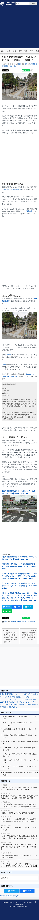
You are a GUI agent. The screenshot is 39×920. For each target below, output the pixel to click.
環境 (20, 51)
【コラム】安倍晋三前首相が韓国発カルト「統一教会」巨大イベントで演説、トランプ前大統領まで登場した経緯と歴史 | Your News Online (19, 576)
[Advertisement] (19, 27)
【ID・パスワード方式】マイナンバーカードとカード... (20, 761)
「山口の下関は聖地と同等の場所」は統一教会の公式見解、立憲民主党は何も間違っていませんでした (19, 836)
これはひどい (14, 702)
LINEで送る (7, 611)
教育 (9, 697)
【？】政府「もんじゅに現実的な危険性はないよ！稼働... (19, 749)
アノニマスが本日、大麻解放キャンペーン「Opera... (18, 724)
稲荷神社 (8, 355)
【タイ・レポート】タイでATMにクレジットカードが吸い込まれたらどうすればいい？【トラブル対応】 (19, 845)
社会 (26, 51)
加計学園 (35, 704)
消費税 (9, 707)
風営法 (14, 697)
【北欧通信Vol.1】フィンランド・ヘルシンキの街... (20, 730)
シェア (18, 606)
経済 (8, 51)
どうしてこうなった (21, 699)
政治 (2, 51)
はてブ (29, 606)
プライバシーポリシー (28, 902)
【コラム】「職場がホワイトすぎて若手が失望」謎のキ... (20, 755)
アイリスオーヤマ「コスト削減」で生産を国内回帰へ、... (20, 742)
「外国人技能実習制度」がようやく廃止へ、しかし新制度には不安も (19, 855)
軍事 (22, 704)
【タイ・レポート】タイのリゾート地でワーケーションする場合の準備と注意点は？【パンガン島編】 (19, 864)
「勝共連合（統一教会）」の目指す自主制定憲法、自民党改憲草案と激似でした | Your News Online (19, 566)
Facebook (28, 890)
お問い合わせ (18, 904)
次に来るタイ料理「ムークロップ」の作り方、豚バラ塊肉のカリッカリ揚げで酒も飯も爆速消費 (19, 796)
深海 (19, 64)
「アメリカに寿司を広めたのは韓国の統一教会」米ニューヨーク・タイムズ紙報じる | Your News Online (19, 585)
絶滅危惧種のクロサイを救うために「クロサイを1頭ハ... (20, 717)
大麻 (25, 694)
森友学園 (32, 699)
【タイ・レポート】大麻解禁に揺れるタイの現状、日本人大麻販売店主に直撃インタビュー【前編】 (19, 819)
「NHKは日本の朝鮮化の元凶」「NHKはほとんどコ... (20, 736)
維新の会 (17, 704)
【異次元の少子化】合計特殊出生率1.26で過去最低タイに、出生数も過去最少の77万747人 (19, 787)
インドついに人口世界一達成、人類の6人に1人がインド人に (19, 827)
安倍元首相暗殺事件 (19, 622)
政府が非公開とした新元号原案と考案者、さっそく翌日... (20, 774)
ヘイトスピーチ (27, 697)
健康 (6, 702)
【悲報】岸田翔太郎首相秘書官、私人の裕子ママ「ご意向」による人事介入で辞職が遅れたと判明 (18, 804)
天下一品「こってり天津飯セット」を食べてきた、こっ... (19, 767)
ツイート (7, 606)
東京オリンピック (15, 694)
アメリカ (5, 699)
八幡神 (4, 364)
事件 (31, 51)
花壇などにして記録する (12, 189)
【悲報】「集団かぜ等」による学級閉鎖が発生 (17, 812)
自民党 (11, 704)
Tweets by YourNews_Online (10, 896)
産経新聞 (3, 707)
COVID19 (4, 694)
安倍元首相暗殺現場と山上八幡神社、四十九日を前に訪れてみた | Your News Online (19, 492)
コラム (29, 694)
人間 (5, 697)
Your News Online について (11, 902)
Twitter (15, 707)
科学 (11, 699)
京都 (6, 704)
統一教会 (13, 66)
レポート (28, 704)
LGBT (2, 702)
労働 (14, 51)
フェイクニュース (25, 702)
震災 (19, 697)
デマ (34, 702)
